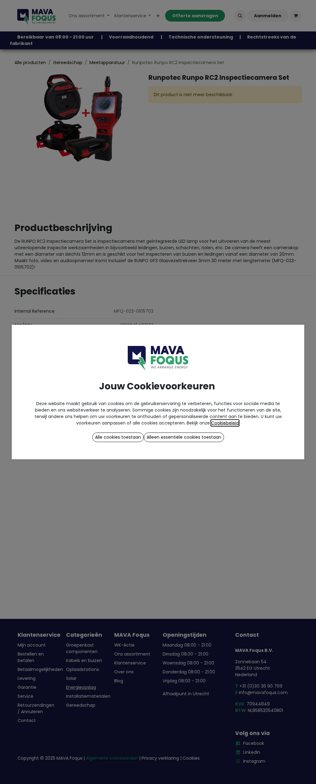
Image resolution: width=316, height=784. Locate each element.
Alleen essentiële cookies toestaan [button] (184, 437)
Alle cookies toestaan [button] (118, 437)
